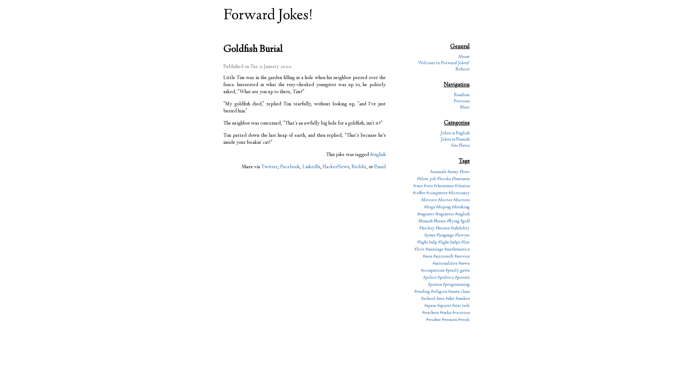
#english (378, 154)
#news (464, 264)
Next (465, 108)
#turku (445, 313)
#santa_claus (459, 292)
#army (453, 172)
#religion (439, 292)
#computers (436, 193)
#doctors (461, 200)
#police (430, 278)
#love (419, 249)
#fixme (440, 221)
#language (445, 235)
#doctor (445, 200)
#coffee (419, 193)
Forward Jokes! (268, 15)
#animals (438, 172)
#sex (440, 299)
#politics (446, 278)
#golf (465, 221)
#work (464, 320)
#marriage (434, 249)
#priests (462, 278)
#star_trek (461, 306)
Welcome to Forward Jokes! (444, 63)
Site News (460, 146)
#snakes (463, 299)
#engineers (444, 214)
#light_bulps (449, 242)
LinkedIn (311, 167)
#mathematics (457, 249)
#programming (456, 285)
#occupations (432, 271)
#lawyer (462, 235)
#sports (444, 306)
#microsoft (443, 256)
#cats (428, 186)
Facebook (290, 167)
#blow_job (426, 179)
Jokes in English (455, 133)
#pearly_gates (458, 271)
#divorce (429, 200)
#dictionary (459, 193)
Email (380, 167)
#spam (430, 306)
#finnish (426, 221)
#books (444, 179)
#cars (418, 186)
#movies (462, 256)
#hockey (426, 228)
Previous (462, 101)
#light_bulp (427, 242)
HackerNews (336, 167)
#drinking (461, 207)
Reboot (463, 69)
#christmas (444, 186)
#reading (422, 292)
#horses (443, 228)
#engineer (425, 214)
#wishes (433, 320)
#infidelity (460, 228)
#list (465, 242)
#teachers (430, 313)
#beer (465, 172)
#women (449, 320)
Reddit (359, 167)
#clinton (462, 186)
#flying (453, 221)
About (464, 57)
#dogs (429, 207)
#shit (450, 299)
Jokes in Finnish (455, 139)
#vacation (461, 313)
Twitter (269, 167)
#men (427, 256)
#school (428, 299)
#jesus (429, 235)
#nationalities (445, 264)
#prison (435, 285)
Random (462, 95)
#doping (443, 207)
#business (461, 179)
